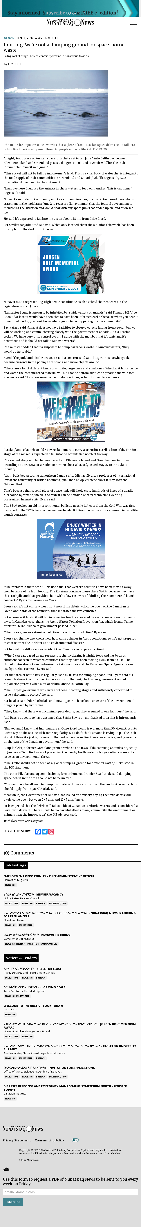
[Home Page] (70, 22)
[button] (6, 1169)
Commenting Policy (49, 1140)
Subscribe (13, 1202)
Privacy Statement (17, 1140)
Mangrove (32, 1160)
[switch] (75, 1140)
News (9, 38)
